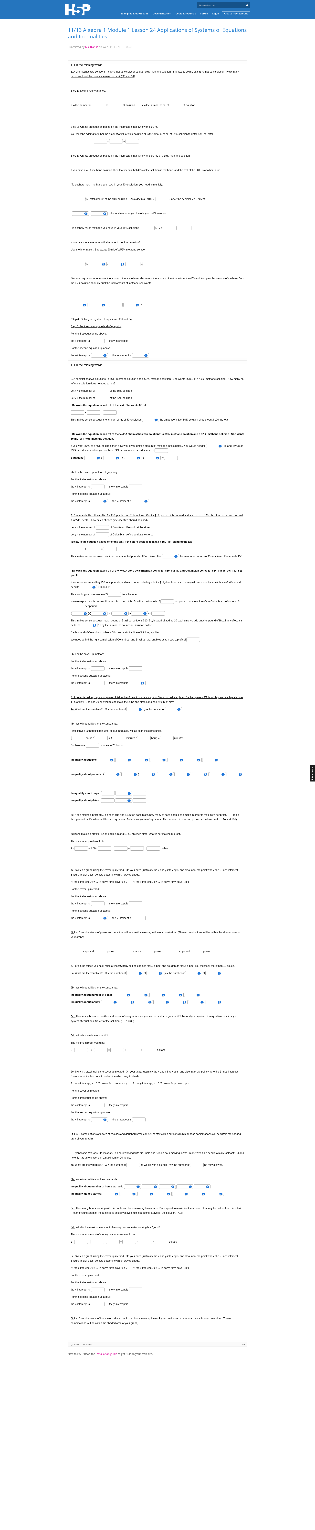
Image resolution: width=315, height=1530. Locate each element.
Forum (204, 13)
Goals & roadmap (186, 13)
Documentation (162, 13)
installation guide (106, 1354)
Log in (216, 13)
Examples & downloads (134, 13)
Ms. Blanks (91, 47)
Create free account (236, 13)
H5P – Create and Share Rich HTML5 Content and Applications (78, 9)
